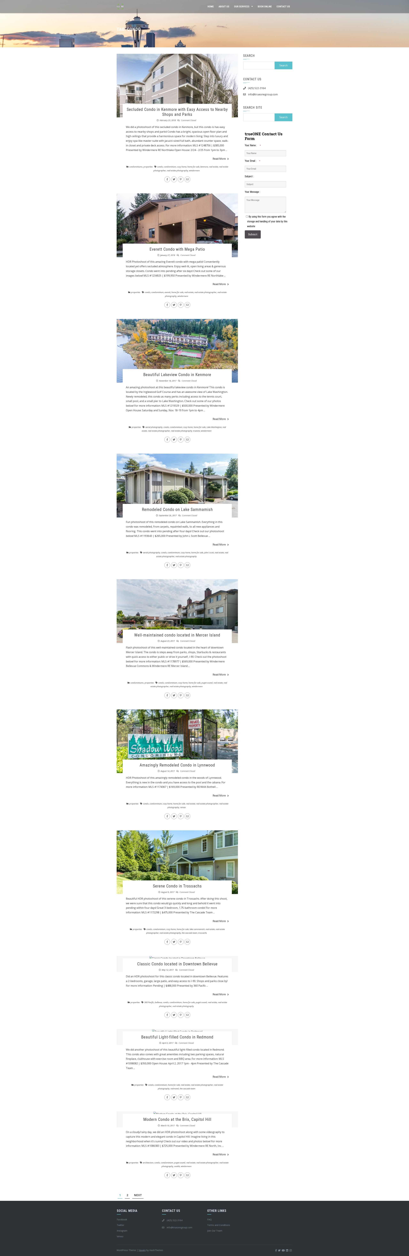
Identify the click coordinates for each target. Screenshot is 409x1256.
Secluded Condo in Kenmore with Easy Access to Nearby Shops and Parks (177, 112)
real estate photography (177, 170)
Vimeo (120, 1236)
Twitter (120, 1225)
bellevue (158, 1002)
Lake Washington (214, 427)
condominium (170, 166)
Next (138, 1195)
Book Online (265, 6)
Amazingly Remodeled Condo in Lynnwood (177, 765)
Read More (219, 158)
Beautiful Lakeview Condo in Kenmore (177, 374)
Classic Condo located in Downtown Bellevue (177, 964)
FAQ (209, 1219)
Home (211, 6)
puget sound (207, 682)
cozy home (181, 166)
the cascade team (189, 932)
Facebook (122, 1219)
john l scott (209, 552)
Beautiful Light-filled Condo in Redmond (177, 1037)
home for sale (193, 166)
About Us (224, 6)
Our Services (241, 6)
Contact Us (283, 6)
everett (167, 292)
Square (142, 1250)
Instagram (122, 1230)
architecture (148, 1162)
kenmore (204, 166)
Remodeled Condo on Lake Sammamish (177, 509)
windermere (194, 170)
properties (148, 166)
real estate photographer (205, 292)
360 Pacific (149, 1002)
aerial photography (153, 427)
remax (183, 807)
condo (160, 166)
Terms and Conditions (218, 1225)
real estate (213, 166)
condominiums (136, 166)
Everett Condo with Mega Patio (177, 249)
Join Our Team (214, 1230)
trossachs (202, 932)
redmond (174, 1088)
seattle (177, 1166)
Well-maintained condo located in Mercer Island (177, 635)
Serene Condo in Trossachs (177, 886)
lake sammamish (197, 929)
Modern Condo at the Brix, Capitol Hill (177, 1119)
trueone (196, 430)
